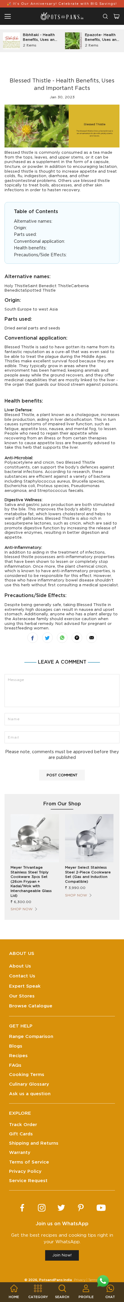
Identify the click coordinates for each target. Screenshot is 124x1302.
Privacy (79, 1280)
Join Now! (62, 1255)
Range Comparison (31, 1036)
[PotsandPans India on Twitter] (61, 1207)
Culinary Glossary (29, 1084)
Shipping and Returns (33, 1143)
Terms (93, 1280)
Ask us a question (30, 1094)
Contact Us (22, 976)
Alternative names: (33, 221)
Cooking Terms (26, 1074)
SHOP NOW (22, 909)
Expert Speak (25, 986)
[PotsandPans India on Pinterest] (81, 1207)
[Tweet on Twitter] (47, 637)
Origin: (20, 228)
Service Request (28, 1181)
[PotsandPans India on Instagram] (41, 1207)
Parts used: (25, 235)
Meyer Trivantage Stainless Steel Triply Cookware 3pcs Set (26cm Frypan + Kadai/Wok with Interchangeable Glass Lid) (31, 881)
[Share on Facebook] (32, 637)
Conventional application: (39, 241)
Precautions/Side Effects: (40, 255)
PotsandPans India (55, 1280)
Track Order (23, 1124)
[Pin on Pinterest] (77, 637)
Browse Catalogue (30, 1006)
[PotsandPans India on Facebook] (22, 1207)
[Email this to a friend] (91, 637)
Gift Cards (21, 1134)
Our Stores (22, 996)
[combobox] (105, 16)
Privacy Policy (25, 1171)
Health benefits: (30, 248)
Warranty (19, 1152)
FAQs (15, 1065)
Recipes (18, 1056)
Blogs (15, 1046)
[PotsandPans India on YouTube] (101, 1207)
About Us (20, 966)
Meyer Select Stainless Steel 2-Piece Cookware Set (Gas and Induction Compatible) (88, 874)
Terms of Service (29, 1162)
